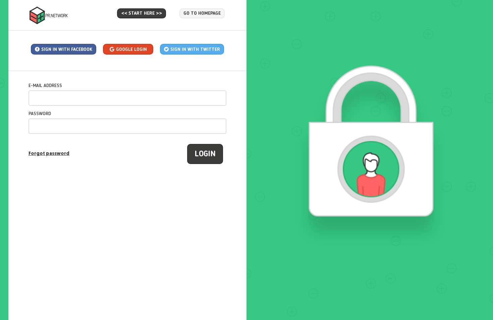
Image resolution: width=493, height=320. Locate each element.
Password (40, 113)
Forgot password (49, 153)
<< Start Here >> (141, 13)
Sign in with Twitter (195, 49)
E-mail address (45, 85)
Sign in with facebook (66, 49)
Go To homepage (202, 13)
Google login (131, 49)
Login (205, 154)
